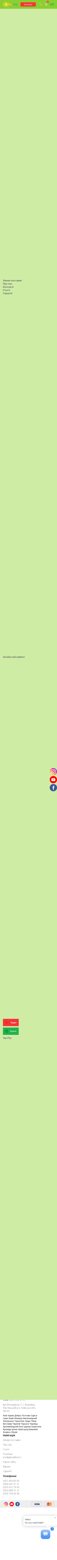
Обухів (14, 1432)
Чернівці (34, 1423)
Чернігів (17, 1423)
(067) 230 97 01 (14, 1400)
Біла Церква (25, 1426)
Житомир (8, 1423)
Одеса (34, 1415)
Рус (9, 1038)
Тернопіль (19, 1421)
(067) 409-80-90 (41, 4)
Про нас (7, 283)
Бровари (7, 1429)
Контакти (8, 286)
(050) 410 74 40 (11, 1487)
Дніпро (18, 1415)
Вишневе (33, 1429)
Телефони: (10, 1476)
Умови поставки (12, 280)
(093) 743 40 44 (11, 1493)
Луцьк (28, 1421)
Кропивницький (11, 1426)
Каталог (28, 4)
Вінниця (18, 1418)
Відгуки (6, 1466)
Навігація (9, 1435)
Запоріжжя (8, 1421)
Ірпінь (15, 1429)
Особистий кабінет (14, 657)
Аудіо (14, 1022)
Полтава (26, 1415)
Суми (5, 1418)
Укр (5, 1038)
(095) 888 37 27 (11, 1490)
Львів (11, 1418)
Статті (6, 290)
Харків (11, 1415)
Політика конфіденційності (12, 1455)
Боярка (7, 1432)
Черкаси (25, 1423)
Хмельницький (30, 1418)
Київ (5, 1415)
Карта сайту (9, 1461)
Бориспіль (36, 1426)
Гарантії (7, 293)
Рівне (34, 1421)
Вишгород (23, 1429)
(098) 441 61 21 (11, 1484)
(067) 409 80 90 (11, 1480)
